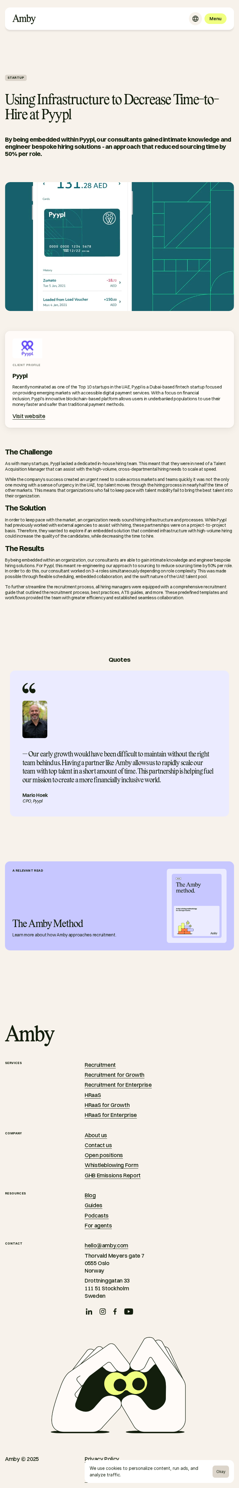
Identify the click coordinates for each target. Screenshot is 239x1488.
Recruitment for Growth (114, 1074)
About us (96, 1135)
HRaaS (93, 1095)
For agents (98, 1225)
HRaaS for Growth (107, 1105)
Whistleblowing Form (111, 1165)
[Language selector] (195, 18)
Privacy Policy (102, 1458)
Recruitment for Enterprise (118, 1084)
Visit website (28, 416)
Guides (93, 1205)
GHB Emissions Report (113, 1175)
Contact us (98, 1145)
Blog (90, 1195)
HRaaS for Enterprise (111, 1114)
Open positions (104, 1155)
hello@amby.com (106, 1245)
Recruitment (100, 1064)
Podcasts (97, 1215)
